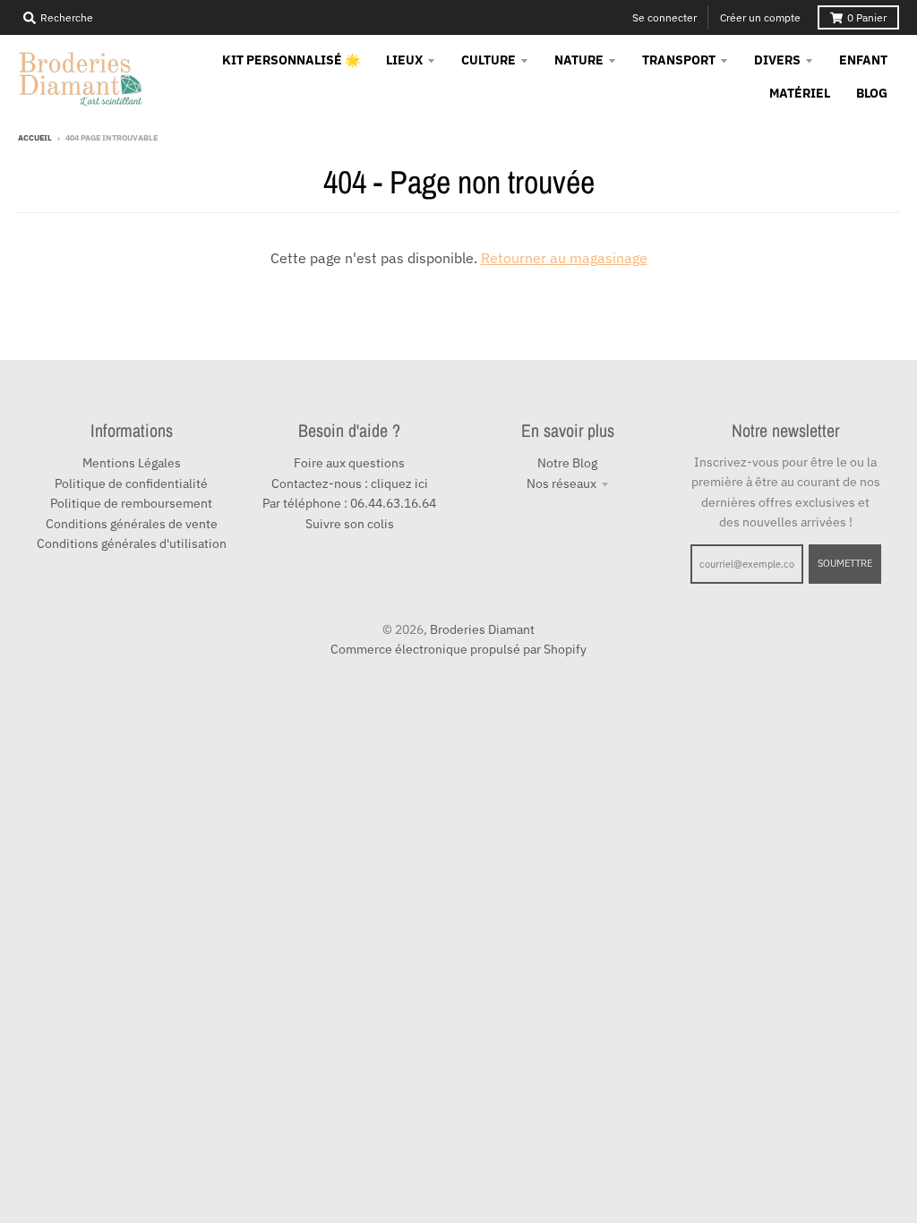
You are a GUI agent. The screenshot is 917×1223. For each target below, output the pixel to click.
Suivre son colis (349, 524)
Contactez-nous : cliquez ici (349, 483)
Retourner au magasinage (564, 258)
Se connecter (664, 17)
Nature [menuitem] (579, 60)
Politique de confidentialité (131, 483)
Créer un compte (760, 17)
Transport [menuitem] (679, 60)
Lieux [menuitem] (404, 60)
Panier (867, 17)
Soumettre (845, 563)
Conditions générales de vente (132, 524)
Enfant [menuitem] (863, 60)
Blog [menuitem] (871, 93)
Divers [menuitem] (777, 60)
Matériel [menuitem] (799, 93)
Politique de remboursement (131, 503)
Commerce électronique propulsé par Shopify (458, 649)
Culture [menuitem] (488, 60)
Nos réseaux (561, 483)
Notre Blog (567, 463)
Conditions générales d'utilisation (132, 543)
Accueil (35, 137)
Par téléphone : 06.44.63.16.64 (349, 503)
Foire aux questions (349, 463)
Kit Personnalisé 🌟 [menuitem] (291, 60)
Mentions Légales (131, 463)
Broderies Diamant (482, 629)
